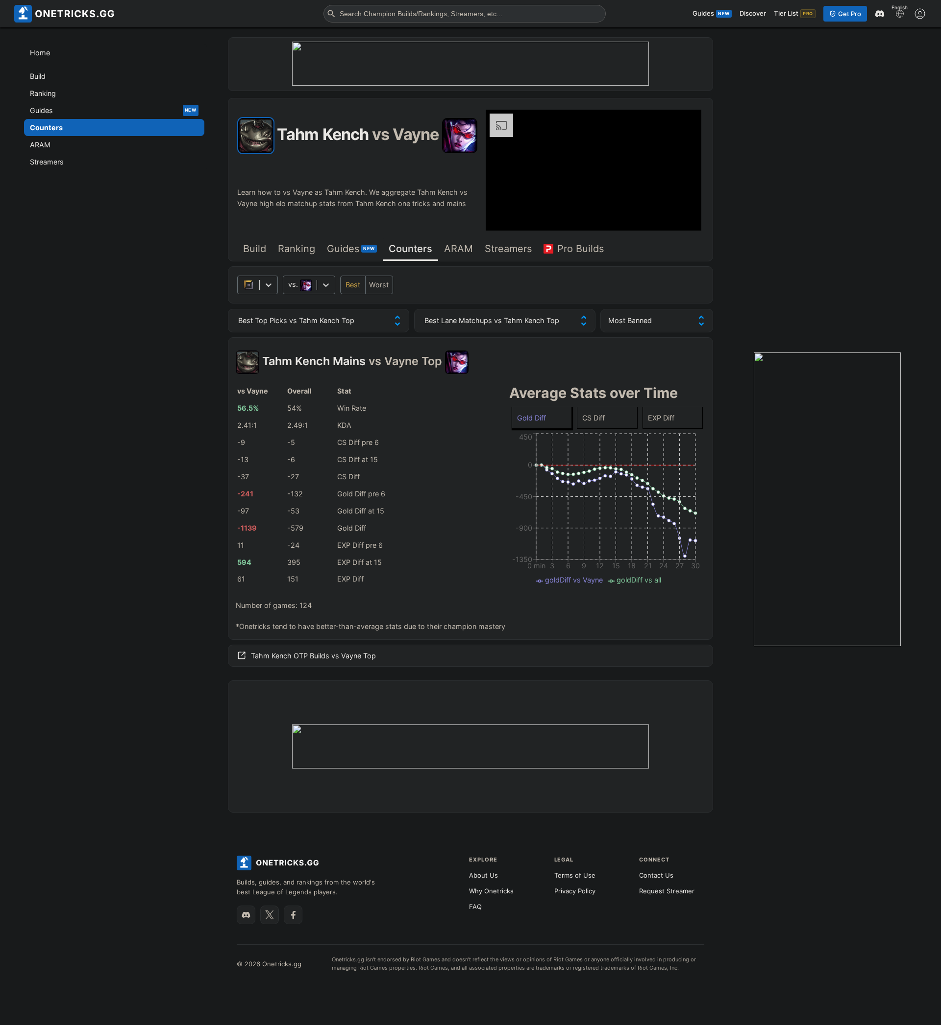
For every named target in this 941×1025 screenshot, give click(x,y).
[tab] (254, 249)
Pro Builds (580, 249)
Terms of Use (574, 875)
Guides (351, 249)
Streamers (508, 249)
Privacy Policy (574, 891)
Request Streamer (666, 891)
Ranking (296, 249)
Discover (753, 13)
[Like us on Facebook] (293, 915)
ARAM (458, 249)
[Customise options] (920, 13)
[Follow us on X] (269, 915)
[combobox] (289, 284)
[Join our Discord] (246, 915)
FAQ (475, 906)
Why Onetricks (491, 891)
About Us (483, 875)
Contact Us (656, 875)
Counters (410, 249)
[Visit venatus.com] (682, 215)
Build (254, 249)
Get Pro (849, 14)
